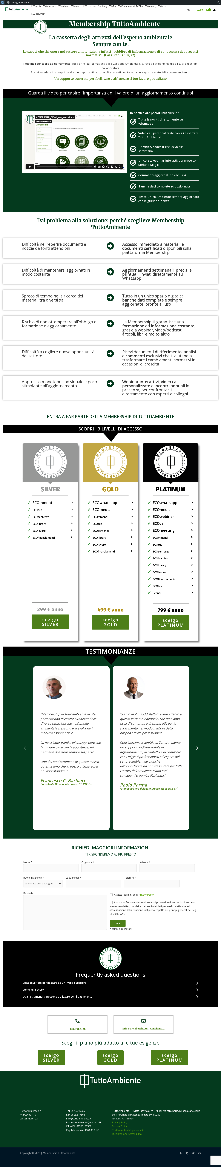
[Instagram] (199, 1153)
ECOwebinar (63, 6)
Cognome (87, 862)
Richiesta (28, 893)
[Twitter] (193, 1153)
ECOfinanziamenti (126, 6)
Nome (27, 862)
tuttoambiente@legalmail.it (86, 1122)
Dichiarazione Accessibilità (127, 1134)
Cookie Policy (119, 1126)
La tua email (73, 877)
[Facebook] (187, 1153)
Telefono (130, 877)
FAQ (188, 10)
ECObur (139, 6)
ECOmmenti (76, 6)
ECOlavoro (163, 6)
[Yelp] (181, 1153)
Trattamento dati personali (127, 1130)
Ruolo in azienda (33, 877)
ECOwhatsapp (49, 6)
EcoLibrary (102, 6)
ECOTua (113, 6)
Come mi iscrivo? (33, 989)
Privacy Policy (146, 894)
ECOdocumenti (38, 13)
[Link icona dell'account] (214, 10)
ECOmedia (36, 6)
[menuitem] (2, 2)
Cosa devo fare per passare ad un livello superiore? (55, 982)
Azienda (145, 862)
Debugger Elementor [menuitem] (20, 2)
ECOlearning (151, 6)
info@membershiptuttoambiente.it (143, 1028)
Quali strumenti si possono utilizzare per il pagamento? (58, 996)
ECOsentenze (89, 6)
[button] (25, 748)
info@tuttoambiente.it (78, 1118)
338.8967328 (77, 1029)
